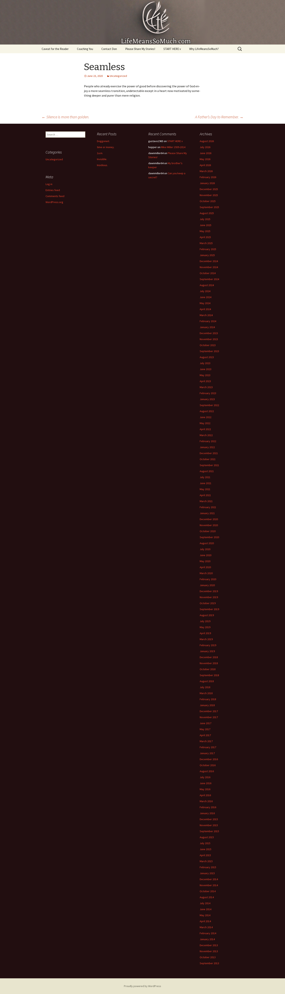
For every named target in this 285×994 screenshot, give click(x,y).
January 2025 (207, 255)
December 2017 (209, 711)
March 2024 (206, 315)
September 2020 (209, 537)
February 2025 (208, 249)
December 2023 (209, 333)
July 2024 (205, 291)
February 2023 (208, 393)
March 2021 (206, 501)
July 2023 (205, 363)
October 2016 (208, 765)
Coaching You (85, 49)
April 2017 (205, 735)
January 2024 (207, 327)
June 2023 (205, 369)
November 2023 (209, 339)
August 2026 (207, 141)
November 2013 (209, 951)
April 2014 (205, 921)
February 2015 (208, 867)
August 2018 (207, 681)
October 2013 (208, 957)
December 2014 (209, 879)
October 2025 (208, 201)
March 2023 (206, 387)
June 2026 (205, 153)
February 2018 (208, 699)
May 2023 (205, 375)
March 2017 (206, 741)
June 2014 (205, 909)
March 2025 (206, 243)
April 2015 (205, 855)
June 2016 (205, 783)
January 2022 (207, 447)
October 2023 (208, 345)
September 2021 (209, 465)
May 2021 (205, 489)
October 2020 (208, 531)
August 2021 (207, 471)
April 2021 (205, 495)
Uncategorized (118, 76)
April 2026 (205, 165)
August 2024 (207, 285)
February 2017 (208, 747)
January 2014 (207, 939)
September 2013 (209, 963)
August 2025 (207, 213)
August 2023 (207, 357)
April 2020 (205, 567)
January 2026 (207, 183)
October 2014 (208, 891)
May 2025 (205, 231)
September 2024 (209, 279)
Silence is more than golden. (65, 116)
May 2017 (205, 729)
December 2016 (209, 759)
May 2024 (205, 303)
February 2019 (208, 645)
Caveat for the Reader (55, 49)
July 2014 (205, 903)
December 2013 (209, 945)
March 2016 (206, 801)
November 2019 (209, 597)
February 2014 (208, 933)
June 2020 (205, 555)
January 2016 (207, 813)
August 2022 (207, 411)
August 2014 (207, 897)
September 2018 (209, 675)
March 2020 (206, 573)
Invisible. (102, 159)
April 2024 (205, 309)
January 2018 (207, 705)
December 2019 (209, 591)
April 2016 (205, 795)
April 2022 (205, 429)
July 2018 (205, 687)
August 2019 (207, 615)
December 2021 (209, 453)
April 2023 (205, 381)
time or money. (105, 147)
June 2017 (205, 723)
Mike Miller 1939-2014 (173, 147)
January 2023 (207, 399)
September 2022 (209, 405)
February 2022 (208, 441)
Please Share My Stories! (140, 49)
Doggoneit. (103, 141)
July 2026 (205, 147)
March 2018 (206, 693)
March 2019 (206, 639)
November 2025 (209, 195)
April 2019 (205, 633)
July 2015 (205, 843)
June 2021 (205, 483)
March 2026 (206, 171)
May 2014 (205, 915)
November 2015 (209, 825)
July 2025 (205, 219)
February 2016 (208, 807)
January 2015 (207, 873)
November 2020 (209, 525)
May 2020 (205, 561)
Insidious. (102, 165)
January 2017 (207, 753)
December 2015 (209, 819)
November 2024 (209, 267)
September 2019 (209, 609)
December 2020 (209, 519)
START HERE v (172, 49)
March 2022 (206, 435)
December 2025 (209, 189)
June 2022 (205, 417)
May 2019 (205, 627)
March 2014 (206, 927)
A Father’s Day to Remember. (219, 116)
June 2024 (205, 297)
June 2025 (205, 225)
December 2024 (209, 261)
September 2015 (209, 831)
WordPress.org (54, 202)
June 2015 (205, 849)
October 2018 (208, 669)
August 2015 (207, 837)
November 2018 (209, 663)
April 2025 (205, 237)
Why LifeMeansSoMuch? (204, 49)
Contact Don (109, 49)
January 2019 (207, 651)
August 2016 (207, 771)
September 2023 (209, 351)
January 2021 (207, 513)
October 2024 (208, 273)
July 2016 (205, 777)
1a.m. (100, 153)
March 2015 (206, 861)
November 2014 (209, 885)
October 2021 (208, 459)
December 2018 (209, 657)
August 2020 (207, 543)
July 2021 (205, 477)
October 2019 (208, 603)
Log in (49, 184)
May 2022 (205, 423)
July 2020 (205, 549)
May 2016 (205, 789)
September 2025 (209, 207)
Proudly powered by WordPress (142, 986)
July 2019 (205, 621)
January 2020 (207, 585)
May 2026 (205, 159)
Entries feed (53, 190)
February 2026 (208, 177)
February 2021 (208, 507)
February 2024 (208, 321)
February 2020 (208, 579)
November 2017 (209, 717)
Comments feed (55, 196)
